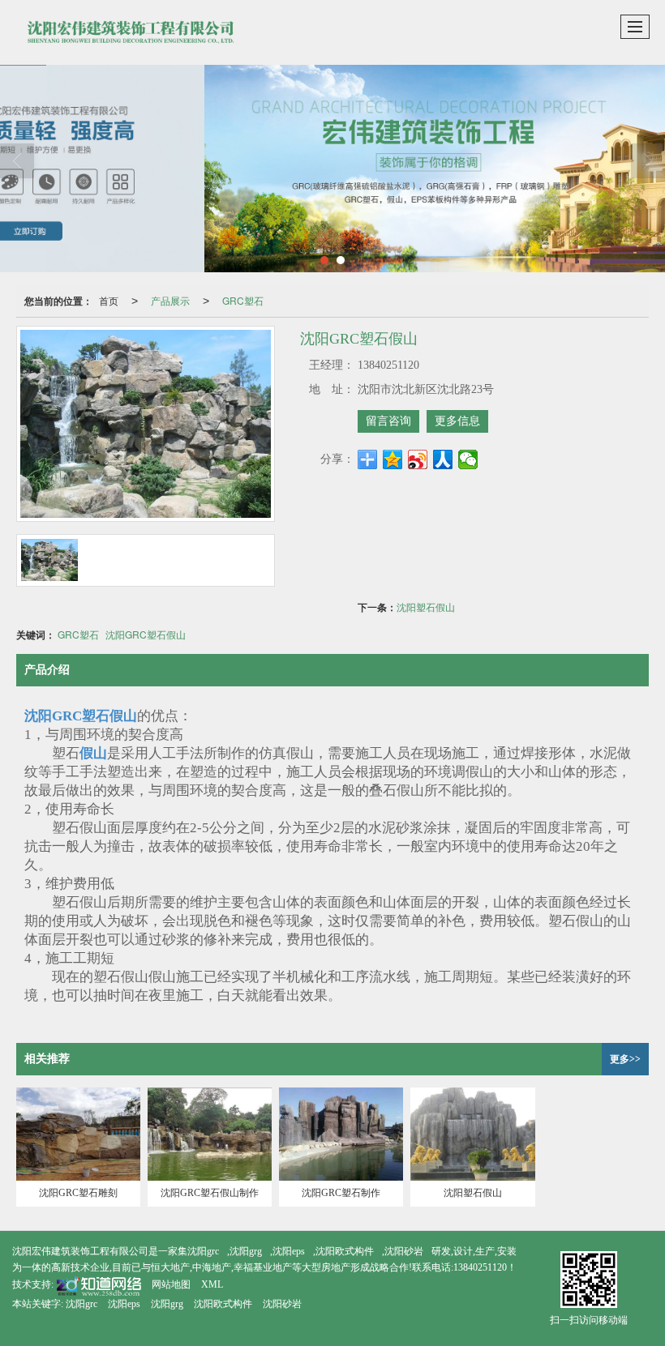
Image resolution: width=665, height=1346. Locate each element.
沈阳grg (246, 1251)
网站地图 (171, 1284)
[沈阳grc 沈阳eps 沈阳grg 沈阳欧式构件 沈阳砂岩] (332, 168)
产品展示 (170, 300)
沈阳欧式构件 (344, 1251)
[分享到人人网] (443, 459)
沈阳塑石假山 (426, 606)
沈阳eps (288, 1251)
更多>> (625, 1059)
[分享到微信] (468, 459)
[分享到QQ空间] (393, 459)
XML (212, 1284)
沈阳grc (203, 1251)
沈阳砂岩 (403, 1251)
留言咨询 (388, 421)
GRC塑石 (243, 300)
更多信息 (457, 421)
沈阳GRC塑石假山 (145, 634)
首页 (108, 300)
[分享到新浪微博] (418, 459)
